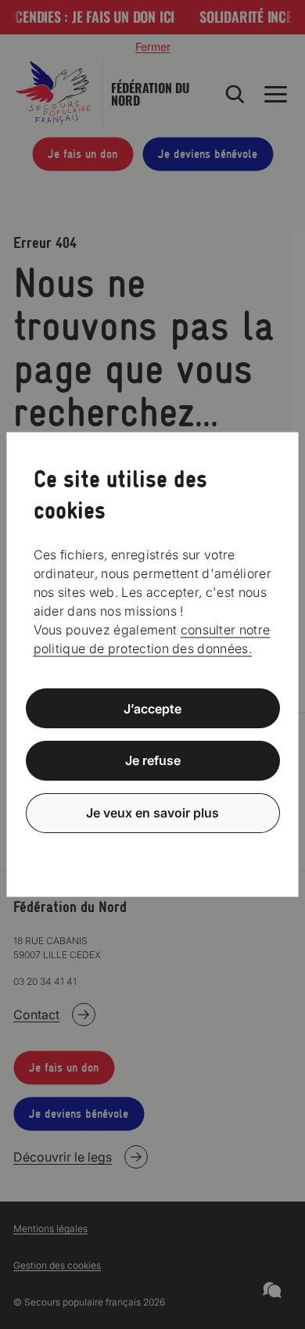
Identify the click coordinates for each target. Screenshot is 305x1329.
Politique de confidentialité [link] (152, 850)
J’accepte (152, 708)
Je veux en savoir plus (152, 813)
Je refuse (153, 760)
